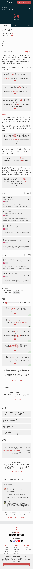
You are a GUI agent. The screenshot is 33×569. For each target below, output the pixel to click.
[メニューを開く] (3, 2)
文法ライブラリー (16, 553)
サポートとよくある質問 (26, 549)
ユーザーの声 (6, 553)
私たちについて (6, 551)
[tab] (5, 25)
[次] (31, 17)
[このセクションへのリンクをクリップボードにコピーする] (13, 30)
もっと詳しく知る (19, 533)
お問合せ (26, 547)
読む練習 (16, 551)
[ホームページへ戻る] (16, 528)
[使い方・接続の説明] (11, 30)
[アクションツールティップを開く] (18, 80)
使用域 (3, 44)
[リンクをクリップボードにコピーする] (29, 8)
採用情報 (6, 549)
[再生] (15, 80)
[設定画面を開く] (25, 302)
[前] (2, 17)
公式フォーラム (16, 547)
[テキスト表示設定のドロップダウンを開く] (29, 302)
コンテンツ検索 (16, 549)
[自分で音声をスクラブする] (12, 302)
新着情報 (6, 547)
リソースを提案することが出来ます (11, 450)
